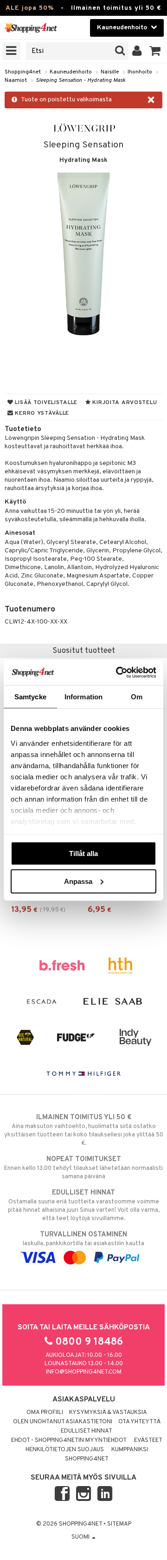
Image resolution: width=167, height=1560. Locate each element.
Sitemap (119, 1524)
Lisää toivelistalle (45, 402)
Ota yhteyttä (139, 1422)
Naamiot (16, 80)
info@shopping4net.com (84, 1372)
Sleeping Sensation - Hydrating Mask (80, 80)
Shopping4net (23, 72)
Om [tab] (136, 697)
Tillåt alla (83, 853)
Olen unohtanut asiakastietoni (62, 1422)
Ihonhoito (140, 72)
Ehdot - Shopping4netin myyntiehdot (69, 1440)
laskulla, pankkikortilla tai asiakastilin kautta (83, 1239)
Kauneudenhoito (71, 72)
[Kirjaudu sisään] (137, 51)
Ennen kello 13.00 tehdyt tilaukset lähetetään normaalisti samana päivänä (83, 1168)
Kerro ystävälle (41, 413)
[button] (155, 51)
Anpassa (78, 881)
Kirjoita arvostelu (124, 402)
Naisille (110, 72)
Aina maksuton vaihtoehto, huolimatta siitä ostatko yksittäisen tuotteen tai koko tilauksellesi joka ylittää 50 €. (83, 1130)
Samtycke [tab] (30, 697)
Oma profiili (44, 1412)
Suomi (81, 1537)
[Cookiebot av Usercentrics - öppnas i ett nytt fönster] (117, 672)
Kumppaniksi (129, 1450)
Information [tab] (83, 697)
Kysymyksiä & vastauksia (108, 1412)
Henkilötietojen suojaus (65, 1450)
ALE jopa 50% (30, 8)
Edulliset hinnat (86, 1431)
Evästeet (148, 1440)
